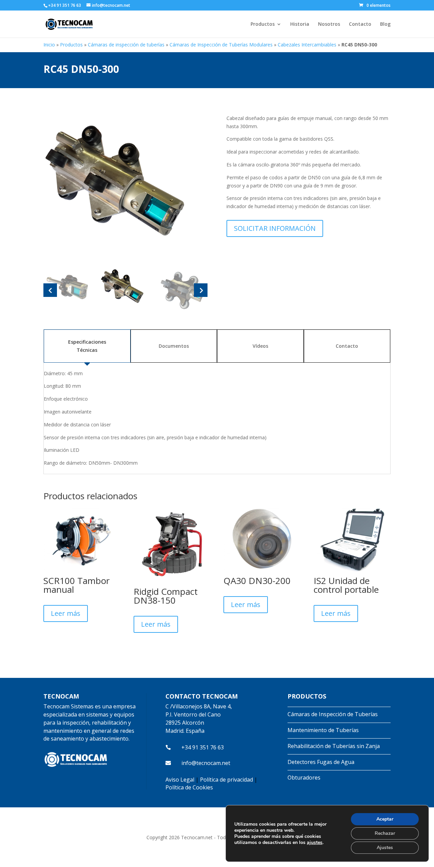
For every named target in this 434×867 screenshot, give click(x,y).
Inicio (49, 44)
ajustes (314, 843)
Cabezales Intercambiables (307, 44)
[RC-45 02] (125, 185)
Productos (263, 24)
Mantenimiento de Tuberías (323, 730)
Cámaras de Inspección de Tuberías (333, 714)
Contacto (360, 24)
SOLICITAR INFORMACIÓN (275, 228)
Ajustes (385, 847)
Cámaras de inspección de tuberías (126, 44)
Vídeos (260, 346)
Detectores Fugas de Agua (321, 762)
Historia (299, 24)
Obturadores (304, 777)
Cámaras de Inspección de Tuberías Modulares (221, 44)
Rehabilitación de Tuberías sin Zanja (334, 746)
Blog (385, 24)
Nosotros (329, 24)
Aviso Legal (179, 779)
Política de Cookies (189, 787)
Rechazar (385, 833)
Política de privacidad (226, 779)
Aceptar (384, 819)
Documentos (174, 346)
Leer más (65, 613)
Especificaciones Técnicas (87, 346)
